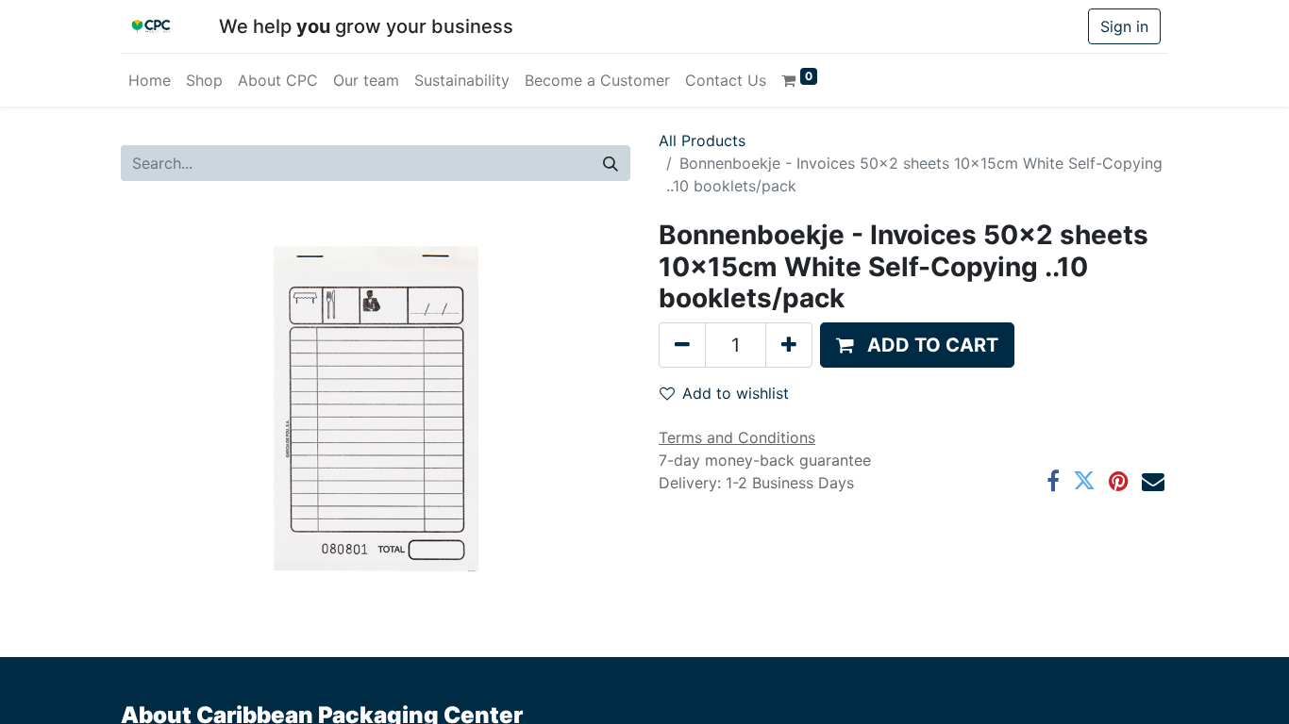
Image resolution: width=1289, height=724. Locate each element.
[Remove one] (682, 345)
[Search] (610, 163)
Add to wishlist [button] (735, 393)
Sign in (1124, 26)
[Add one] (788, 345)
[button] (917, 345)
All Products (702, 140)
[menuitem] (149, 80)
